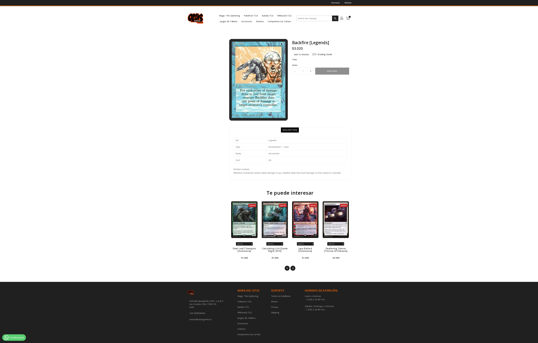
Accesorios (242, 323)
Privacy (274, 307)
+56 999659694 (197, 313)
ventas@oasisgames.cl (200, 319)
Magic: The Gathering (247, 296)
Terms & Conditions (281, 296)
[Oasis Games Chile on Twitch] (199, 3)
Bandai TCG (243, 307)
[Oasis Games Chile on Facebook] (183, 3)
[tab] (290, 130)
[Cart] (348, 18)
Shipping (275, 312)
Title (294, 59)
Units (294, 65)
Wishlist (348, 2)
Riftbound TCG (244, 312)
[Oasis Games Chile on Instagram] (194, 3)
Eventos (241, 328)
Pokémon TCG (244, 301)
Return (274, 301)
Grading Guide (324, 54)
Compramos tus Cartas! (248, 334)
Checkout (335, 2)
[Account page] (342, 18)
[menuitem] (229, 15)
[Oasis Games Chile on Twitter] (188, 3)
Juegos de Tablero (246, 317)
